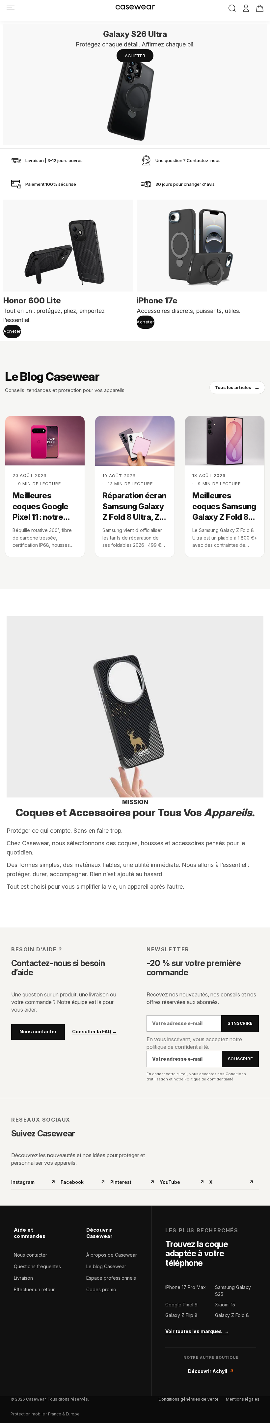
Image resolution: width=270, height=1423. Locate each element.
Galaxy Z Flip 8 (181, 1315)
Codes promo (101, 1289)
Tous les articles (237, 387)
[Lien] (10, 7)
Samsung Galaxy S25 (233, 1290)
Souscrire (240, 1058)
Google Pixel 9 (181, 1304)
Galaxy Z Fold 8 (232, 1315)
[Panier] (259, 8)
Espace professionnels (111, 1278)
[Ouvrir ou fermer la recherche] (232, 8)
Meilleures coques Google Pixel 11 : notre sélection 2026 (41, 506)
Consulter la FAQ (94, 1031)
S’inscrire (240, 1023)
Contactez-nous (204, 160)
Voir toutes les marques (197, 1331)
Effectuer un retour (34, 1289)
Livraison (23, 1278)
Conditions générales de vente (188, 1399)
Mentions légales (242, 1399)
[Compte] (246, 9)
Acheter (135, 55)
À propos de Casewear (111, 1255)
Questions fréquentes (37, 1266)
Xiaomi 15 (225, 1304)
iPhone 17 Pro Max (185, 1287)
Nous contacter (38, 1031)
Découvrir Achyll (211, 1371)
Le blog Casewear (106, 1266)
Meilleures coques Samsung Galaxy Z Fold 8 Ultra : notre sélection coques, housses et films (224, 506)
